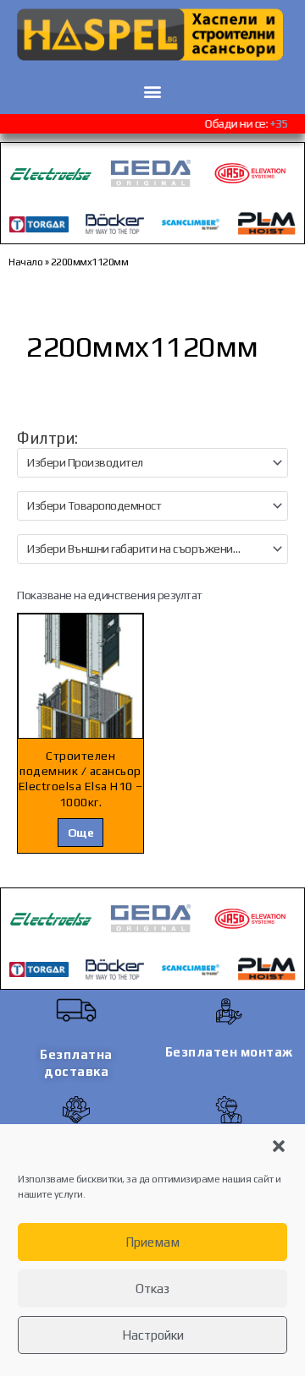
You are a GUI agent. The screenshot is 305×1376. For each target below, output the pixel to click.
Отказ (152, 1288)
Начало (25, 262)
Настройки (153, 1335)
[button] (278, 1146)
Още (81, 832)
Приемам (152, 1242)
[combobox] (152, 463)
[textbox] (145, 463)
